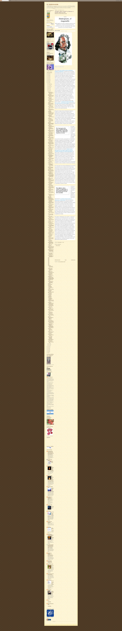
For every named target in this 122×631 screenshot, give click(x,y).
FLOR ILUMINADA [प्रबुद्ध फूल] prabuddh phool (50, 129)
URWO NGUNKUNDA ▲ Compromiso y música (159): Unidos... (51, 322)
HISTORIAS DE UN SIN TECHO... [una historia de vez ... (51, 301)
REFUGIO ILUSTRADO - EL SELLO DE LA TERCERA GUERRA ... (51, 250)
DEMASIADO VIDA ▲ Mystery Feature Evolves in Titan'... (50, 140)
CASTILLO (49, 102)
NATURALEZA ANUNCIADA (50, 286)
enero (49, 345)
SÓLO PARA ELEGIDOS (51, 289)
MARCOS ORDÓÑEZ (57, 30)
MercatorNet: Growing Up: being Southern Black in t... (50, 121)
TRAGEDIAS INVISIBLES (50, 111)
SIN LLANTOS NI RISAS (52, 537)
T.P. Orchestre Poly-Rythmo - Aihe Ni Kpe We (51, 212)
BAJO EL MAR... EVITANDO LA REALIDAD (50, 298)
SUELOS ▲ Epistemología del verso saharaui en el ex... (50, 266)
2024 (48, 75)
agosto (49, 87)
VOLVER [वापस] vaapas (50, 142)
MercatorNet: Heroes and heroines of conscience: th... (51, 228)
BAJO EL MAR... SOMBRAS (50, 290)
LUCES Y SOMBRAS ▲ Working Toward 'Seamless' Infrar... (51, 133)
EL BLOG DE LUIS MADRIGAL (50, 497)
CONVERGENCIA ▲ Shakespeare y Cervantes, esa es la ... (51, 275)
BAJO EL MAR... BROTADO (50, 296)
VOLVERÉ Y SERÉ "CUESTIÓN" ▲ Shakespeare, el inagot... (50, 269)
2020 (48, 79)
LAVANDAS (49, 285)
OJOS (48, 257)
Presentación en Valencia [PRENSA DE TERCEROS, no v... (50, 324)
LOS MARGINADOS (50, 451)
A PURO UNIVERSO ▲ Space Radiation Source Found (50, 183)
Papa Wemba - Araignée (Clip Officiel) (50, 161)
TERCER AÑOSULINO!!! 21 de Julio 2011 (52, 592)
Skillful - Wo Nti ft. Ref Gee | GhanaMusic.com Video (51, 315)
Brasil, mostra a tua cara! (51, 573)
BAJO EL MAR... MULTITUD (50, 293)
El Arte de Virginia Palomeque (50, 505)
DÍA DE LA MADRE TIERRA (50, 178)
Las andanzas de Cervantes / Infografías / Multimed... (51, 195)
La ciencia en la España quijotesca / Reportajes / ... (51, 192)
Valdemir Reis (49, 527)
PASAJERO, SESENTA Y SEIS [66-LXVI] (51, 340)
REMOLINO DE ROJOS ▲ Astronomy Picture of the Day (51, 138)
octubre (49, 85)
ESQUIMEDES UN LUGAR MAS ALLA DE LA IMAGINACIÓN (50, 535)
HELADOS (49, 283)
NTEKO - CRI (49, 316)
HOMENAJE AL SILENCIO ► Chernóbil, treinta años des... (51, 116)
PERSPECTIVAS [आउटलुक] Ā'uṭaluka (50, 276)
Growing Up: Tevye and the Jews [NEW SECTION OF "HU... (50, 253)
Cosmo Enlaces (49, 606)
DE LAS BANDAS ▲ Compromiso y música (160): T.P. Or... (51, 223)
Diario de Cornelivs (50, 475)
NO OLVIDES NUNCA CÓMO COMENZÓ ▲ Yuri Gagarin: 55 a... (51, 327)
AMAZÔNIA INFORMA (50, 544)
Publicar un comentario (58, 245)
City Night (52, 506)
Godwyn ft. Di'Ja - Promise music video (50, 320)
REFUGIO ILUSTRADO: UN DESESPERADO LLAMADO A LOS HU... (51, 176)
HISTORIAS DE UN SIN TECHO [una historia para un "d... (51, 96)
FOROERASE (49, 511)
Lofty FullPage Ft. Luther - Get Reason (51, 147)
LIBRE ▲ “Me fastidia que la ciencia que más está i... (51, 310)
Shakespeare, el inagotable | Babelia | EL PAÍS (61, 13)
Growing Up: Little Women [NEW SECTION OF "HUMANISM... (50, 337)
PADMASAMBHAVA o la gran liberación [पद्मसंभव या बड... (51, 200)
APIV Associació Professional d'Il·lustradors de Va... (51, 98)
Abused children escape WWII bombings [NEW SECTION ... (50, 282)
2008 (48, 352)
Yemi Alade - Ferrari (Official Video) (50, 152)
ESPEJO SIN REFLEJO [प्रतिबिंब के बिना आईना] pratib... (50, 243)
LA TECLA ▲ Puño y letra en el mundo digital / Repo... (50, 230)
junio (48, 89)
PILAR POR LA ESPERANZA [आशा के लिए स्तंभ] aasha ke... (51, 303)
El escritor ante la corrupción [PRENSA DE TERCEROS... (51, 256)
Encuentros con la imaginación (50, 522)
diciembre (49, 83)
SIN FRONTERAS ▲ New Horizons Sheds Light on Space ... (51, 180)
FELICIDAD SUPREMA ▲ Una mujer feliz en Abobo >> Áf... (51, 305)
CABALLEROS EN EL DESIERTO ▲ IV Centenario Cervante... (51, 173)
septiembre (49, 86)
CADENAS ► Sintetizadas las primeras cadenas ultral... (50, 329)
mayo (49, 90)
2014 (48, 347)
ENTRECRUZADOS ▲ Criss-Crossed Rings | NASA (50, 136)
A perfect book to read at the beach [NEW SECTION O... (51, 205)
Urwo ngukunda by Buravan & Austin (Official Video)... (50, 313)
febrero (49, 344)
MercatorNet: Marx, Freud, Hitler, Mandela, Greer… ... (50, 241)
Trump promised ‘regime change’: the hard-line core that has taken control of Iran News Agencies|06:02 (51, 453)
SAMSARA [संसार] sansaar (51, 246)
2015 (48, 346)
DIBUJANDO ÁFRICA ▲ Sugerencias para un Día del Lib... (51, 171)
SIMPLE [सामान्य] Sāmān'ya (50, 236)
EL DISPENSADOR (52, 4)
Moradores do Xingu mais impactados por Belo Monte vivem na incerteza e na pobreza (50, 546)
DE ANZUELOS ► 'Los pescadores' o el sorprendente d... (50, 234)
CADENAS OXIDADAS (50, 103)
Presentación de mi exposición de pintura (50, 562)
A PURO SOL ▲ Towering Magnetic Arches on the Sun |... (50, 185)
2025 (48, 74)
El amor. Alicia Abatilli (52, 462)
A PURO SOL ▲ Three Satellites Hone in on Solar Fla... (50, 190)
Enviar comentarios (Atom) (61, 261)
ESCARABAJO (49, 197)
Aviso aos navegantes (50, 574)
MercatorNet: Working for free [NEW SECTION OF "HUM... (51, 226)
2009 (48, 351)
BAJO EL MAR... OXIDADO (50, 295)
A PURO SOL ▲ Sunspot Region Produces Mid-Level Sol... (51, 188)
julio (48, 88)
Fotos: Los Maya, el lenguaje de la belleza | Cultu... (51, 342)
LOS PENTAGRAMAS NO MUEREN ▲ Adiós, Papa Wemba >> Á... (50, 164)
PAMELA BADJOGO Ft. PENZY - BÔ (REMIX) (50, 318)
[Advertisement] (62, 253)
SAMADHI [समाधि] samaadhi (50, 245)
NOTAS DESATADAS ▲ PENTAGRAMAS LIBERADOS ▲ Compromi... (51, 156)
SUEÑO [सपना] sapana (50, 169)
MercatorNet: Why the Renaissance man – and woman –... (51, 110)
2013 (48, 348)
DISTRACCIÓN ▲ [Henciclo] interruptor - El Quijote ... (51, 335)
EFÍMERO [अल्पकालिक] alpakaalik (50, 168)
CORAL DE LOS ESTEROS (50, 553)
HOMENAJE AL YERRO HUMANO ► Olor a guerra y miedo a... (51, 114)
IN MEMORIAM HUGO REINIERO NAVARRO (51, 278)
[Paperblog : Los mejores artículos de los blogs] (49, 448)
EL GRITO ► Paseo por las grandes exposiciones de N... (50, 105)
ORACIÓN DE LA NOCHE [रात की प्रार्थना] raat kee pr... (51, 126)
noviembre (49, 84)
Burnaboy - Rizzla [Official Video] (50, 150)
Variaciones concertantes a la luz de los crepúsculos (52, 582)
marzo (49, 343)
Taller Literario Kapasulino (49, 590)
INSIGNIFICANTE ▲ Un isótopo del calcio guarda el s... (51, 332)
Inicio (65, 259)
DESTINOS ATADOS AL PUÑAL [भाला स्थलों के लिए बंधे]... (51, 124)
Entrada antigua (73, 259)
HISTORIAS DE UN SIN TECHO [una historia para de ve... (51, 248)
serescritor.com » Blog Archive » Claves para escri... (51, 107)
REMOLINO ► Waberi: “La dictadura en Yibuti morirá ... (50, 210)
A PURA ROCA (49, 94)
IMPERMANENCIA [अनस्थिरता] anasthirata (51, 198)
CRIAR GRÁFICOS (52, 529)
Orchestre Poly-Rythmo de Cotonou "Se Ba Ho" (50, 215)
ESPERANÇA (52, 565)
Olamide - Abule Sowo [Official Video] (50, 149)
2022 (48, 77)
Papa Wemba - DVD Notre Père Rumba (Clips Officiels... (51, 159)
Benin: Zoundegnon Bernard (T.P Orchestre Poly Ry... (51, 219)
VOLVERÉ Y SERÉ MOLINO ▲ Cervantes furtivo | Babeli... (51, 272)
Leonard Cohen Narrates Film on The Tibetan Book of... (50, 238)
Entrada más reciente (57, 259)
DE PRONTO (49, 122)
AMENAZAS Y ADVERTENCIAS (50, 118)
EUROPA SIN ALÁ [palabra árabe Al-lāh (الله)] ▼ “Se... (50, 93)
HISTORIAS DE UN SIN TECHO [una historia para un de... (51, 203)
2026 (48, 73)
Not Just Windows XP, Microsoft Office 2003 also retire (50, 555)
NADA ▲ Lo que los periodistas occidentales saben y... (51, 308)
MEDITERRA (49, 601)
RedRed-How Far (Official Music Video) (51, 154)
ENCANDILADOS (50, 284)
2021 (48, 78)
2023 (48, 76)
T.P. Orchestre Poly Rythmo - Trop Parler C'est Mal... (50, 217)
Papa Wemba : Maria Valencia (50, 162)
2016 (48, 82)
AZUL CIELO (49, 196)
